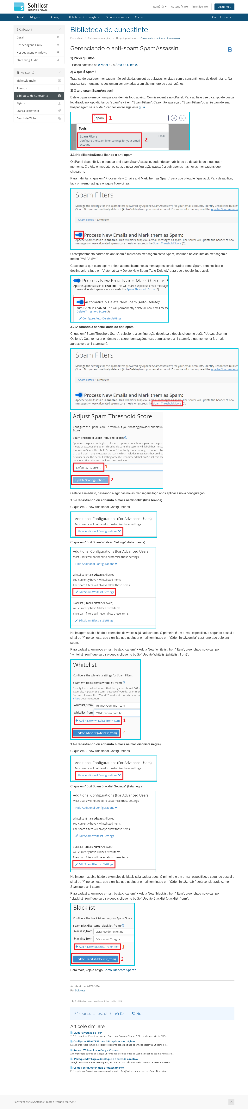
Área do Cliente (126, 65)
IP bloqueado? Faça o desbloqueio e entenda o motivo (105, 1059)
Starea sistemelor (117, 17)
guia (142, 107)
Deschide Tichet (27, 118)
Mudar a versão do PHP (87, 1032)
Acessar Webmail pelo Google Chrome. (96, 1050)
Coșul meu (224, 7)
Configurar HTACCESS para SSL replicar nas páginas (104, 1041)
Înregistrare (200, 6)
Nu (138, 1013)
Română (158, 6)
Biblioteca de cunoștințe (84, 17)
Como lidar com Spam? (119, 970)
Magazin (36, 17)
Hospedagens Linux (126, 38)
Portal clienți (76, 38)
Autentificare (179, 6)
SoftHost (80, 990)
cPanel (103, 65)
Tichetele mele (26, 80)
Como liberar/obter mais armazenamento (98, 1067)
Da (121, 1013)
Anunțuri (56, 17)
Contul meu (221, 17)
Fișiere (21, 103)
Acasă (20, 17)
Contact (140, 17)
